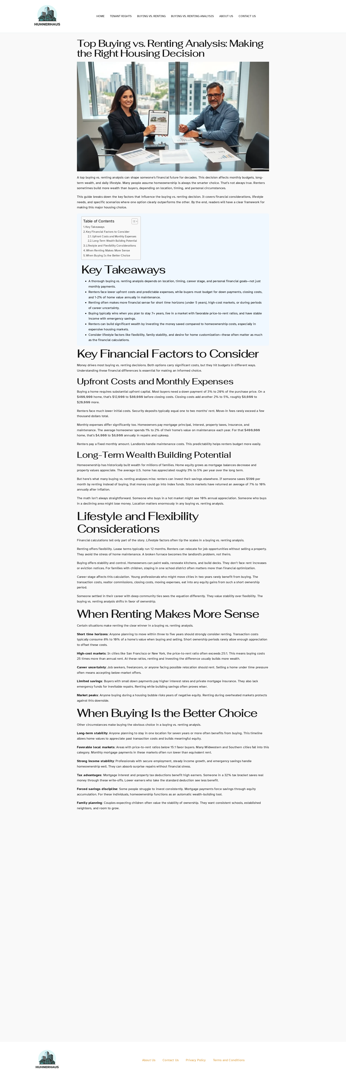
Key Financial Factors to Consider (107, 232)
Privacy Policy (196, 1060)
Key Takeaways (95, 227)
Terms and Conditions (229, 1060)
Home (100, 16)
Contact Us (247, 16)
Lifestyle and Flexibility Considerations (111, 245)
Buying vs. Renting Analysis (192, 16)
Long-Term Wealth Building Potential (114, 240)
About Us (226, 16)
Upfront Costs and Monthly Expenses (114, 236)
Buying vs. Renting (151, 16)
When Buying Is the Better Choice (108, 255)
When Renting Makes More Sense (108, 250)
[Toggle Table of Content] (133, 221)
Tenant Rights (121, 16)
